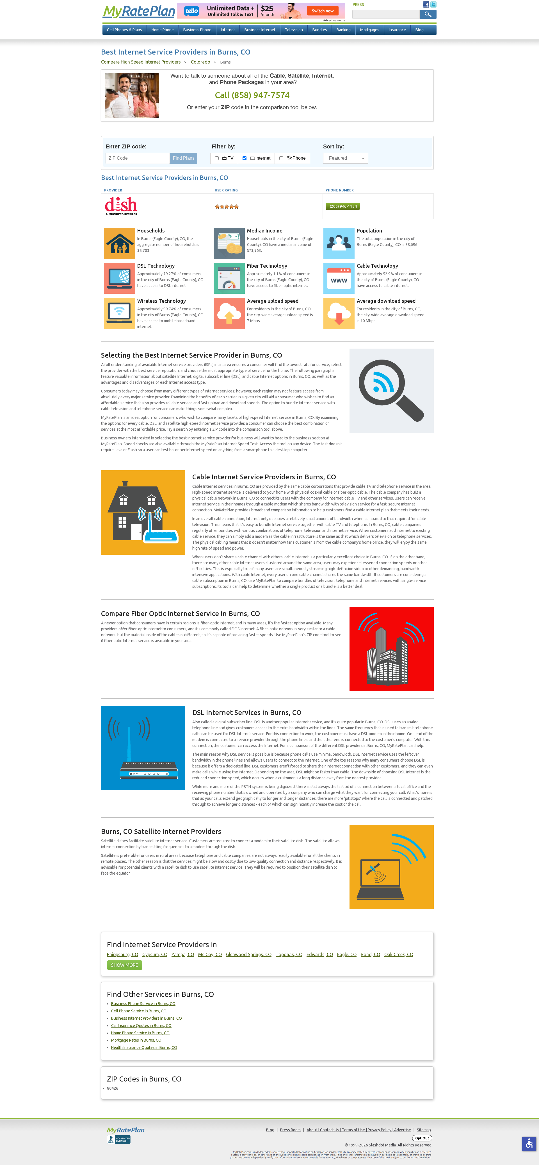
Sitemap (424, 1130)
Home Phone (163, 30)
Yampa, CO (183, 954)
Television (294, 30)
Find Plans (184, 158)
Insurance (397, 30)
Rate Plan (138, 10)
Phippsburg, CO (122, 954)
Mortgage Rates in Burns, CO (136, 1040)
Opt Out (422, 1138)
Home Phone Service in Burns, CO (140, 1033)
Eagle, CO (347, 954)
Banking (344, 30)
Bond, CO (370, 954)
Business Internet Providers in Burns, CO (146, 1018)
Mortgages (369, 30)
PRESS (358, 4)
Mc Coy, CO (210, 954)
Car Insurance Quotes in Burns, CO (141, 1025)
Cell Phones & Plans (124, 30)
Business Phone (197, 30)
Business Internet (260, 30)
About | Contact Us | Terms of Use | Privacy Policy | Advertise (359, 1130)
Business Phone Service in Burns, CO (143, 1003)
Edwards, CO (320, 954)
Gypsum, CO (154, 954)
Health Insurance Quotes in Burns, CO (144, 1047)
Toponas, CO (289, 954)
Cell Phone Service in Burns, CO (138, 1011)
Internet (228, 30)
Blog (419, 30)
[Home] (147, 1130)
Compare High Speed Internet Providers (141, 61)
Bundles (319, 30)
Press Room (290, 1130)
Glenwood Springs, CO (248, 954)
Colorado (200, 61)
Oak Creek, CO (398, 954)
